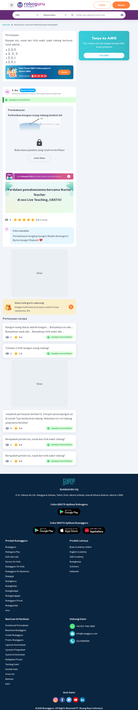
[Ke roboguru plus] (39, 176)
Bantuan (9, 678)
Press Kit (9, 674)
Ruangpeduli (11, 605)
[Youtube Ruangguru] (75, 699)
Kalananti (74, 571)
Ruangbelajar (12, 590)
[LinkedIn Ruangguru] (82, 699)
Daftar (102, 5)
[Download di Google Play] (69, 511)
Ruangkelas (11, 585)
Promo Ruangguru (14, 639)
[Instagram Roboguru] (55, 699)
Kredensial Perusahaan (16, 625)
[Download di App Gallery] (93, 530)
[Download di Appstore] (69, 530)
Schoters (74, 566)
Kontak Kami (11, 669)
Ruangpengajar (13, 595)
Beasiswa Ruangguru (15, 630)
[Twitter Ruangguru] (69, 699)
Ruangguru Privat (14, 600)
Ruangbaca (10, 581)
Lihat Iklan (39, 158)
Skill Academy (77, 556)
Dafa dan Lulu (12, 556)
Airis (7, 610)
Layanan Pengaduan (15, 649)
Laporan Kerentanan (15, 644)
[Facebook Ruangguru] (62, 699)
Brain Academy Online (81, 546)
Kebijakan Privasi (13, 659)
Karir (7, 683)
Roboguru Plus (12, 551)
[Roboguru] (31, 5)
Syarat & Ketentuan (15, 654)
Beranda (6, 24)
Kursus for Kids (13, 561)
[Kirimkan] (72, 14)
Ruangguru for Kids (15, 566)
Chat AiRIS (104, 55)
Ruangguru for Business (17, 571)
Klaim (64, 72)
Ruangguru (10, 546)
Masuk (121, 5)
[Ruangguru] (69, 482)
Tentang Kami (12, 664)
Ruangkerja (75, 561)
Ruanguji (9, 576)
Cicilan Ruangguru (14, 635)
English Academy (78, 551)
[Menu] (11, 5)
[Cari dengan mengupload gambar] (122, 14)
